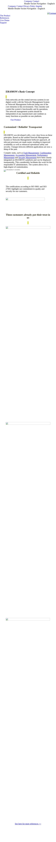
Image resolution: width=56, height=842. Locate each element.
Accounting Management (25, 155)
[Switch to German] (51, 13)
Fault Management (31, 153)
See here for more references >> (28, 824)
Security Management (27, 157)
